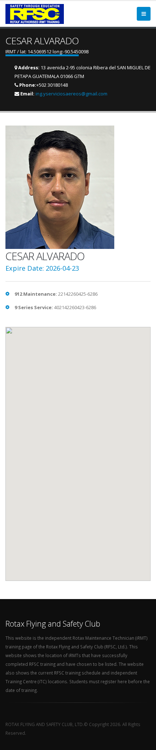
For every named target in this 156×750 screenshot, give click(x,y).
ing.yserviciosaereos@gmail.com (71, 93)
